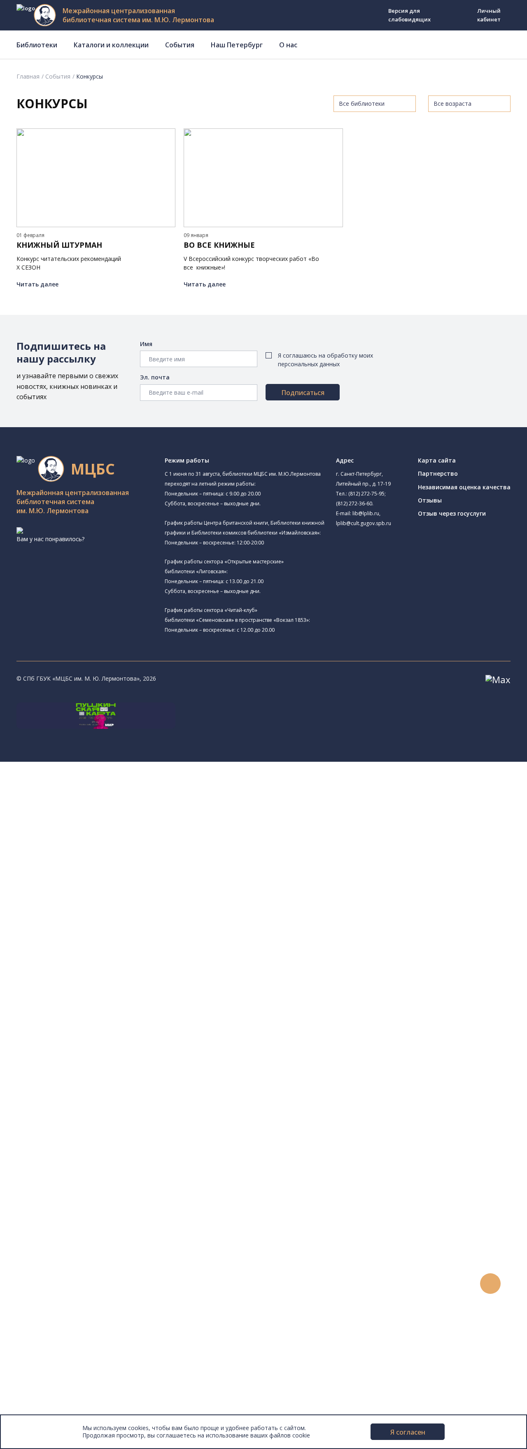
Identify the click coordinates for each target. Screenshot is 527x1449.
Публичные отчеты (53, 1410)
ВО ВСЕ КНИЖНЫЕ (219, 245)
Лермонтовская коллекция (90, 1106)
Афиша (36, 1263)
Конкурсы (39, 1245)
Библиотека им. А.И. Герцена (88, 875)
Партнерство (438, 473)
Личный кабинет (489, 15)
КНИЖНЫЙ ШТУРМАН (59, 245)
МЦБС (35, 1355)
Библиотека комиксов (79, 987)
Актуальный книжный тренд (78, 1217)
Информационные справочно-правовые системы (108, 1088)
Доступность (44, 1374)
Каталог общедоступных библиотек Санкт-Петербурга (117, 1024)
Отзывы (430, 500)
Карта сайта (437, 460)
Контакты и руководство (61, 1364)
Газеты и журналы (65, 1070)
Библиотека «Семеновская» (87, 884)
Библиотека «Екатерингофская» (93, 804)
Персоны (38, 1272)
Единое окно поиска (68, 1014)
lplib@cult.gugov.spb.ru (363, 523)
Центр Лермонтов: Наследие (88, 931)
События (179, 44)
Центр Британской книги (82, 978)
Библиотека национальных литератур (101, 959)
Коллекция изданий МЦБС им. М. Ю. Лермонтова (121, 1116)
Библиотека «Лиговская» (94, 824)
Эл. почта (155, 377)
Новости (38, 1236)
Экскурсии (40, 1328)
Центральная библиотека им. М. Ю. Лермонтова (116, 784)
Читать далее (37, 284)
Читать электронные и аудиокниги (88, 1208)
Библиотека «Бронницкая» (85, 894)
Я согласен (407, 1432)
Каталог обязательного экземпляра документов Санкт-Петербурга (135, 1033)
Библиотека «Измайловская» (100, 844)
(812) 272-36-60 (354, 503)
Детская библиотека (77, 903)
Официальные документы (62, 1401)
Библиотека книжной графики (90, 968)
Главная (28, 76)
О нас (288, 44)
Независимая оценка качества (464, 487)
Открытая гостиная (75, 940)
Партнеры (40, 1392)
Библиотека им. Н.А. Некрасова (102, 865)
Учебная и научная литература (83, 1060)
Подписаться (302, 392)
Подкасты (40, 1300)
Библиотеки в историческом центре (104, 1318)
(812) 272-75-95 (366, 493)
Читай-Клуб (75, 921)
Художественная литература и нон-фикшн (99, 1051)
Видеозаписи (44, 1291)
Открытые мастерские (79, 950)
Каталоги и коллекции (111, 44)
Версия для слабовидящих (409, 15)
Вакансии (39, 1383)
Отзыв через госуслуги (452, 513)
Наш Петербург (237, 44)
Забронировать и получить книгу (86, 1189)
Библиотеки (36, 44)
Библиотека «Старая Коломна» (103, 854)
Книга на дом (58, 1198)
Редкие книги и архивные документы (91, 1079)
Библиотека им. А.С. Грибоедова (104, 834)
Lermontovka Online (53, 1282)
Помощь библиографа (71, 1180)
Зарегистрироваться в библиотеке (89, 1171)
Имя (146, 344)
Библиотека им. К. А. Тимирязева (105, 794)
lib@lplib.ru (365, 513)
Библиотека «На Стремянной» (101, 813)
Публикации (43, 1337)
